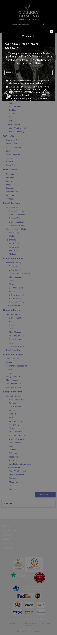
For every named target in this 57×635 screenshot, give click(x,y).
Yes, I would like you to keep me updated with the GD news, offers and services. (29, 100)
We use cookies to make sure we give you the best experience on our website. (29, 82)
